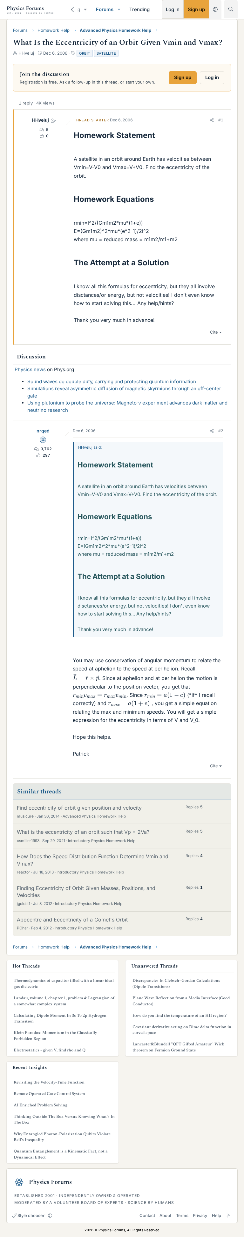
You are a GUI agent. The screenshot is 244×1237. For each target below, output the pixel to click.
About (165, 1215)
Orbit (84, 53)
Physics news (30, 369)
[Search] (231, 9)
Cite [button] (214, 332)
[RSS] (228, 1215)
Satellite (106, 53)
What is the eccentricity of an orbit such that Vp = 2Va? (83, 832)
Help (216, 1215)
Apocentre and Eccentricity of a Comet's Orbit (72, 919)
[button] (85, 9)
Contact (147, 1215)
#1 (220, 120)
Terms (182, 1215)
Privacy (200, 1215)
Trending (139, 9)
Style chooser (31, 1215)
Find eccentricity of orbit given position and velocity (79, 808)
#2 (220, 430)
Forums (104, 9)
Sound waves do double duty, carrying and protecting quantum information (111, 381)
